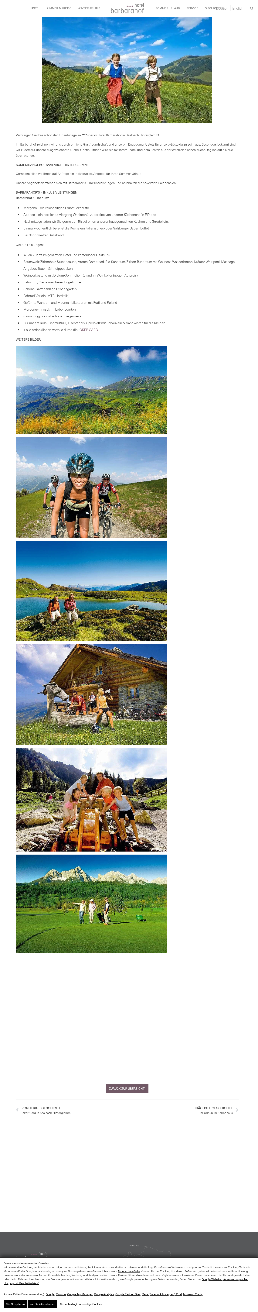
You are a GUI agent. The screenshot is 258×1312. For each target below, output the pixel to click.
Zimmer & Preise (59, 8)
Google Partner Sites (127, 1294)
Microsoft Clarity (192, 1294)
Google (50, 1294)
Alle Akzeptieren (15, 1304)
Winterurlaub (89, 8)
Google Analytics (104, 1294)
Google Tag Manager (80, 1294)
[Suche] (252, 8)
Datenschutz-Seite (129, 1271)
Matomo (61, 1294)
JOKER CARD (88, 329)
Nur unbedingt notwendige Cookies (81, 1304)
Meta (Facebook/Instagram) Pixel (162, 1294)
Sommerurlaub (168, 8)
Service (192, 8)
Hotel (35, 8)
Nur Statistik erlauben (42, 1304)
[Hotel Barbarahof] (127, 8)
